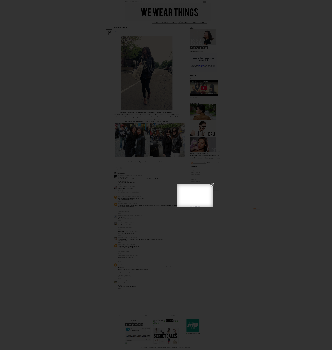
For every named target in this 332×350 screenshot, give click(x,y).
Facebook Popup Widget (195, 206)
